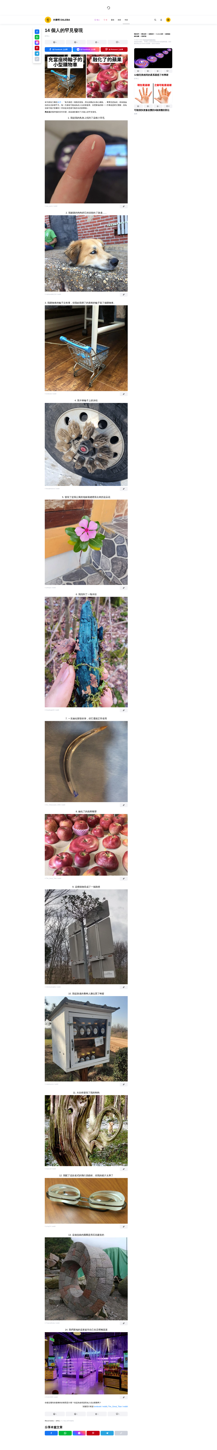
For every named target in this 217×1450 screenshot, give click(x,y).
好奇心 (136, 78)
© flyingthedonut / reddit (52, 488)
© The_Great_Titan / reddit (53, 878)
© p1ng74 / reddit (50, 1226)
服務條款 (167, 34)
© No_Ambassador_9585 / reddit (55, 805)
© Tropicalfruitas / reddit (52, 1323)
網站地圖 (136, 36)
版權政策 (151, 34)
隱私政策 (143, 34)
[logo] (57, 20)
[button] (138, 71)
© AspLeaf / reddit (50, 1169)
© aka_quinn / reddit (51, 206)
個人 (98, 20)
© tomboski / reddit (50, 394)
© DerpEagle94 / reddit (52, 710)
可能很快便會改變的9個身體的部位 (151, 110)
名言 (59, 102)
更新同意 (143, 36)
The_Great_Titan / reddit (118, 1406)
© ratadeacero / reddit (51, 1084)
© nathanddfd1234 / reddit (53, 294)
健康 (135, 114)
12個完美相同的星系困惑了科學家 (151, 75)
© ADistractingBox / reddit (53, 987)
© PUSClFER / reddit (51, 1397)
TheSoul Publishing (149, 40)
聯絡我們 (136, 34)
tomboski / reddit (100, 1406)
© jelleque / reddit (50, 587)
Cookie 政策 (159, 34)
